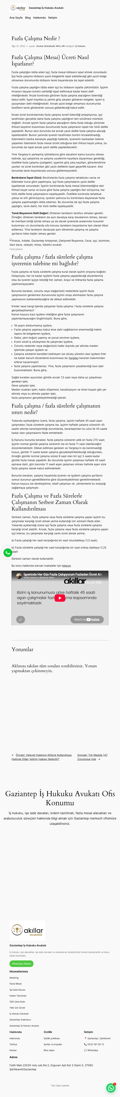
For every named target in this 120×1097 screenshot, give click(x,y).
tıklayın (66, 565)
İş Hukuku (80, 46)
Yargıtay (73, 358)
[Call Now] (7, 552)
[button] (111, 1088)
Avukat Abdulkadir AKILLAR (50, 46)
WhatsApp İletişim (21, 963)
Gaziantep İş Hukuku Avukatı (46, 7)
